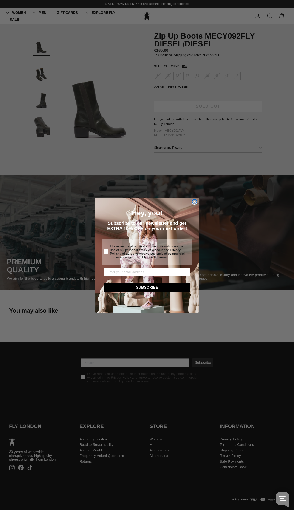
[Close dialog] (194, 201)
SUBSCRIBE (147, 287)
